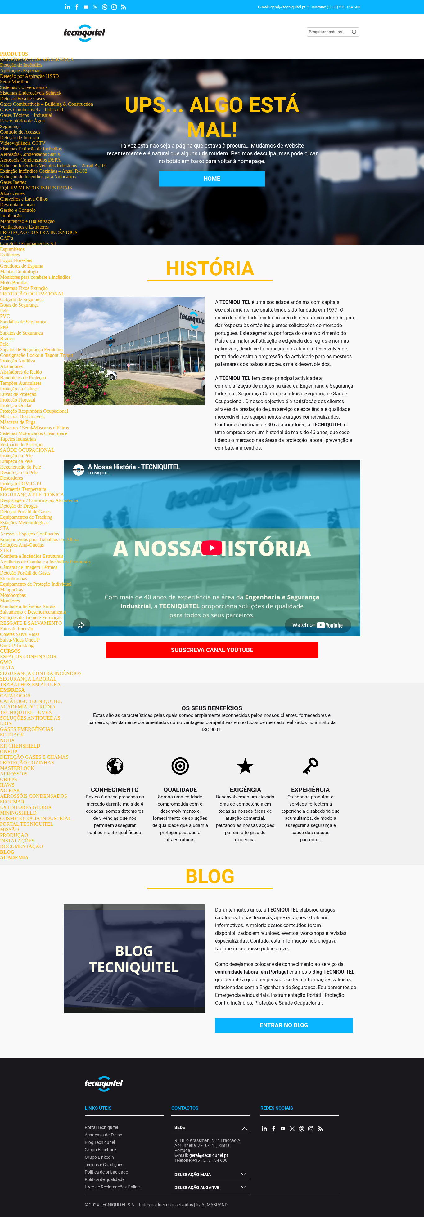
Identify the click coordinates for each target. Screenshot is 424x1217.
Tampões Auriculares (20, 383)
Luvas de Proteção (18, 394)
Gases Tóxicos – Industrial (26, 115)
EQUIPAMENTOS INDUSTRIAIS (36, 187)
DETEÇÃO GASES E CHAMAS (34, 757)
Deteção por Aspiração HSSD (29, 76)
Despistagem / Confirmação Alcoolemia (39, 500)
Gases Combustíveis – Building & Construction (46, 104)
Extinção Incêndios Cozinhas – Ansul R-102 (43, 171)
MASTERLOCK (17, 768)
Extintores (10, 254)
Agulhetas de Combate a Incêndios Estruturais (45, 561)
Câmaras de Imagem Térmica (28, 567)
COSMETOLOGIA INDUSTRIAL (35, 818)
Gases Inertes (13, 182)
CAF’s (6, 238)
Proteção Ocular (16, 405)
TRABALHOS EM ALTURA (30, 684)
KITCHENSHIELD (20, 745)
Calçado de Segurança (22, 299)
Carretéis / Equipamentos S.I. (28, 243)
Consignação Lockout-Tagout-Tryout (36, 355)
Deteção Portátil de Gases (25, 511)
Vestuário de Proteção (21, 444)
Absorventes (12, 193)
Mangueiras (11, 589)
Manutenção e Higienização (27, 221)
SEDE (179, 1127)
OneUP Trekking (17, 645)
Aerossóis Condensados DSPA (30, 159)
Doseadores (11, 478)
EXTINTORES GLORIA (26, 807)
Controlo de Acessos (20, 132)
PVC (5, 316)
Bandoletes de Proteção (23, 377)
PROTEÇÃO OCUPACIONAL (32, 293)
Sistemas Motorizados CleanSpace (33, 433)
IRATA (7, 667)
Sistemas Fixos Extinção (24, 288)
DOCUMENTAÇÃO (21, 846)
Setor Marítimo (14, 81)
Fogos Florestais (16, 260)
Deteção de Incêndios (21, 65)
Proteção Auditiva (17, 360)
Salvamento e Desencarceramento (33, 612)
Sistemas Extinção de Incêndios (31, 148)
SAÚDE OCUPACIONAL (27, 450)
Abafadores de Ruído (21, 372)
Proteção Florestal (17, 399)
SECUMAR (12, 801)
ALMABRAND (214, 1204)
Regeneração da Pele (20, 466)
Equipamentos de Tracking (26, 517)
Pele (4, 310)
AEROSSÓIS (14, 773)
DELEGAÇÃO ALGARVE (196, 1187)
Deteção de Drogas (19, 506)
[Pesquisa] (354, 32)
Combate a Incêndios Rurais (27, 606)
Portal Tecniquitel (101, 1127)
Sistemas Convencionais (23, 87)
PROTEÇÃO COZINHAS (27, 762)
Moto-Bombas (14, 282)
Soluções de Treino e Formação (31, 617)
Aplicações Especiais (20, 70)
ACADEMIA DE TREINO (27, 706)
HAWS (7, 785)
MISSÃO (9, 829)
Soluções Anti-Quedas (22, 545)
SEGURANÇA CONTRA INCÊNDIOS (41, 673)
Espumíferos (12, 249)
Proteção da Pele (16, 455)
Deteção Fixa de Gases (22, 98)
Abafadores (11, 366)
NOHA (7, 740)
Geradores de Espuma (21, 266)
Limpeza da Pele (16, 461)
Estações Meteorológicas (24, 522)
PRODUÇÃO (14, 835)
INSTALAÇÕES (17, 840)
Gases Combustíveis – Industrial (31, 109)
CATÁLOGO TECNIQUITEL (31, 701)
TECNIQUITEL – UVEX (26, 712)
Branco (7, 338)
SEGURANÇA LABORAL (28, 679)
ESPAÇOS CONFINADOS (28, 656)
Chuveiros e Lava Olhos (24, 199)
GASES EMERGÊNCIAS (26, 729)
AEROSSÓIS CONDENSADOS (33, 796)
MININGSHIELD (18, 812)
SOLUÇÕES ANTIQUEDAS (30, 718)
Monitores (10, 600)
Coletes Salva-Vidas (19, 634)
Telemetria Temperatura (23, 489)
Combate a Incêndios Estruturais (31, 556)
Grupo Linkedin (99, 1157)
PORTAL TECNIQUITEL (26, 824)
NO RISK (10, 790)
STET (6, 550)
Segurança (10, 126)
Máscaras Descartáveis (22, 416)
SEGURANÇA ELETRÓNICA (32, 494)
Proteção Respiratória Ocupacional (34, 411)
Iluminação (11, 215)
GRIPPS (8, 779)
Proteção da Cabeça (19, 388)
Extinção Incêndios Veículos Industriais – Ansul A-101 (53, 165)
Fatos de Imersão (16, 628)
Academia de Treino (103, 1134)
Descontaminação (17, 204)
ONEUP (8, 751)
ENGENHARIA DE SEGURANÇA (37, 59)
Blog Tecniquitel (100, 1142)
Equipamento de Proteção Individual (35, 584)
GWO (6, 662)
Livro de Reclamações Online (112, 1186)
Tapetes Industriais (18, 439)
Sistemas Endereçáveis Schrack (30, 92)
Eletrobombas (13, 578)
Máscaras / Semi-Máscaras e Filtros (34, 427)
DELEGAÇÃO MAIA (192, 1174)
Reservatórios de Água (22, 120)
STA (4, 528)
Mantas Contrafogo (19, 271)
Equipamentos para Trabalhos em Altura (39, 539)
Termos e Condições (104, 1164)
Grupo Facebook (101, 1149)
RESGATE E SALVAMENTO (31, 623)
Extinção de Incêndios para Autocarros (38, 176)
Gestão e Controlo (18, 210)
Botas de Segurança (19, 305)
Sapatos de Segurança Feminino (31, 349)
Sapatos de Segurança (21, 332)
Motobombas (13, 595)
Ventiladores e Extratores (24, 226)
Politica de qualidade (104, 1179)
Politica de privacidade (106, 1172)
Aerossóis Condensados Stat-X (30, 154)
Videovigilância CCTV (23, 143)
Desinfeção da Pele (19, 472)
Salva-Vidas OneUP (20, 639)
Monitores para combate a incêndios (35, 277)
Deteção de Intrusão (19, 137)
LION (6, 723)
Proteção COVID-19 (20, 483)
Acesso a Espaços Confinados (29, 533)
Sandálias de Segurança (23, 321)
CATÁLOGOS (15, 695)
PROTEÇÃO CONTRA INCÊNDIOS (39, 232)
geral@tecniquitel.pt (287, 7)
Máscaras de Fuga (17, 422)
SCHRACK (12, 734)
